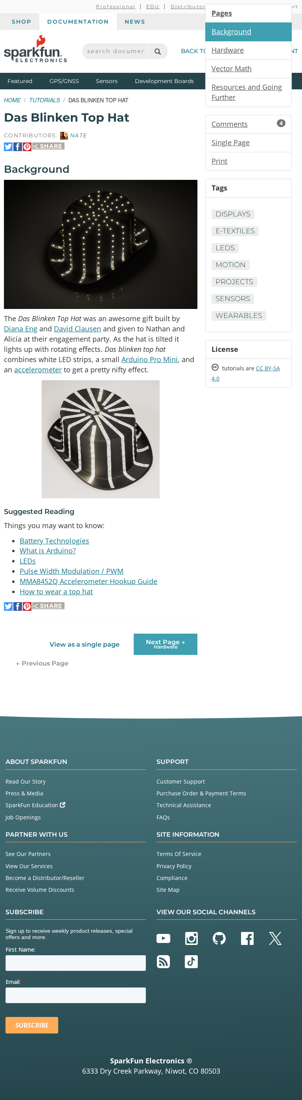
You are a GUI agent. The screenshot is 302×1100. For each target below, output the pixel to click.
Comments (247, 124)
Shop (21, 21)
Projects (234, 281)
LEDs (28, 561)
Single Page (231, 142)
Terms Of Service (179, 854)
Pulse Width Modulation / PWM (71, 571)
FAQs (163, 817)
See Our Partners (28, 854)
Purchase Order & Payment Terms (201, 793)
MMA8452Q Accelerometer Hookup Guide (88, 581)
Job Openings (23, 817)
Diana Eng (20, 328)
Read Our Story (26, 781)
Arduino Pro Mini (150, 359)
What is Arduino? (48, 550)
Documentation (78, 21)
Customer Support (181, 781)
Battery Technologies (54, 540)
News (135, 21)
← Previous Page (42, 663)
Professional (116, 6)
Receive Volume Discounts (40, 889)
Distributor (188, 6)
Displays (232, 214)
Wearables (238, 315)
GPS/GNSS (64, 81)
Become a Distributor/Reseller (45, 878)
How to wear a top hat (56, 591)
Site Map (168, 889)
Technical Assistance (184, 805)
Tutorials (44, 100)
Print (219, 161)
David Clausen (77, 328)
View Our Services (29, 866)
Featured (26, 81)
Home (12, 100)
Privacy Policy (174, 866)
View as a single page (85, 644)
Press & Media (24, 793)
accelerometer (38, 369)
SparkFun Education (33, 805)
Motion (230, 265)
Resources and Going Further (247, 92)
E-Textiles (235, 231)
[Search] (157, 51)
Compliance (172, 878)
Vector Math (232, 68)
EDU (153, 6)
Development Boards (164, 81)
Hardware (228, 50)
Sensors (107, 81)
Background (231, 31)
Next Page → (165, 644)
